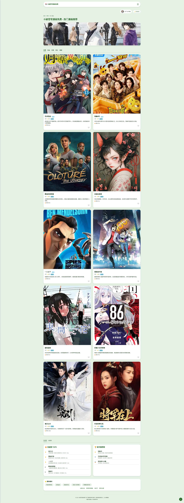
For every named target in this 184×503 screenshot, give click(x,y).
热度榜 (45, 440)
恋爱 (52, 50)
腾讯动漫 (101, 488)
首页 (44, 16)
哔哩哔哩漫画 (89, 488)
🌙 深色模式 (136, 11)
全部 (44, 50)
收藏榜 (50, 440)
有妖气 (96, 488)
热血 (48, 50)
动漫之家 (82, 488)
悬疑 (61, 50)
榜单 (48, 16)
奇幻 (56, 50)
